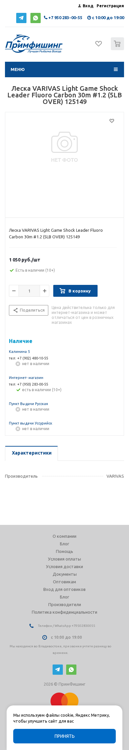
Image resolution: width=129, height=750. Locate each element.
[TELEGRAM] (21, 18)
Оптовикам (64, 581)
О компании (64, 536)
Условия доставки (64, 566)
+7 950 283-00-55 (65, 17)
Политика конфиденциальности (64, 612)
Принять (65, 736)
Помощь (64, 551)
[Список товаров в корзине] (118, 49)
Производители (64, 604)
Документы (65, 574)
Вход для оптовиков (64, 589)
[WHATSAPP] (35, 18)
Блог (64, 543)
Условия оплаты (64, 559)
